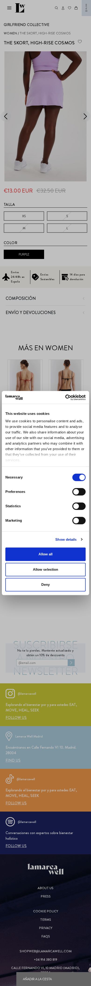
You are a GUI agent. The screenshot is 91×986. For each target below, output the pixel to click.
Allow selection (45, 569)
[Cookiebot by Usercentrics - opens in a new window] (65, 397)
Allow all (45, 554)
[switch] (79, 491)
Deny (45, 584)
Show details (66, 539)
